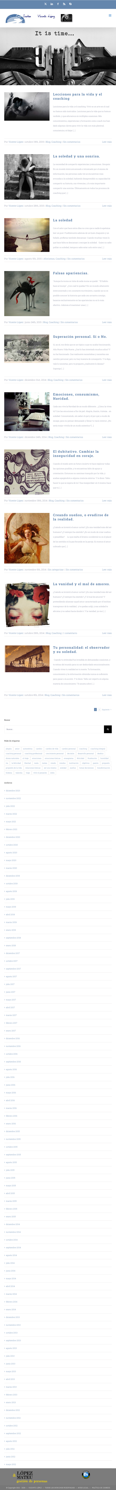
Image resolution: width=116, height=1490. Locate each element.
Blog (48, 141)
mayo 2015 (11, 1185)
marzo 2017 (11, 1015)
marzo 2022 (11, 813)
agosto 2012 (11, 1441)
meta (36, 763)
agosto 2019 (11, 891)
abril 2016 (10, 1100)
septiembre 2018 (13, 937)
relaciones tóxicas (32, 768)
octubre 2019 (12, 883)
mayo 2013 (11, 1371)
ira (7, 763)
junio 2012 (10, 1456)
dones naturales (12, 758)
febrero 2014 (11, 1301)
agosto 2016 (11, 1069)
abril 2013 (10, 1379)
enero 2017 (11, 1030)
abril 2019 (10, 914)
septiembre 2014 (13, 1247)
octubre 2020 (12, 844)
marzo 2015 (11, 1201)
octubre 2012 (12, 1425)
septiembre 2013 (13, 1340)
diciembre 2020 (13, 837)
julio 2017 (10, 984)
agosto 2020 (11, 852)
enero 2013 (11, 1402)
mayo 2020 (11, 860)
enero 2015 (11, 1216)
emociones (36, 758)
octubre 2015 (11, 1146)
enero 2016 (11, 1123)
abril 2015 (10, 1193)
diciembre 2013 (13, 1317)
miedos (62, 763)
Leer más (107, 141)
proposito (106, 763)
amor (17, 749)
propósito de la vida (14, 768)
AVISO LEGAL (83, 1487)
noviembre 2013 (13, 1325)
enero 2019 (11, 930)
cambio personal (69, 749)
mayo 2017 (11, 999)
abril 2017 (10, 1007)
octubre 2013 (12, 1332)
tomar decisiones (86, 768)
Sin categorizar (56, 569)
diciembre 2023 (13, 790)
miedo (53, 763)
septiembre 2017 (13, 968)
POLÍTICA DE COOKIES (101, 1487)
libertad (27, 763)
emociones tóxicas (52, 758)
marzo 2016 (11, 1108)
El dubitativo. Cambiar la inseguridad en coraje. (27, 472)
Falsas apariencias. (27, 293)
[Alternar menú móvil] (110, 15)
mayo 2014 (11, 1278)
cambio (39, 749)
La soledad (27, 235)
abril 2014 (10, 1286)
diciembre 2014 (13, 1224)
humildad (104, 758)
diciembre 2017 (13, 953)
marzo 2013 (11, 1387)
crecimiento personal (55, 753)
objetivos (85, 763)
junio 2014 (10, 1270)
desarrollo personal (86, 753)
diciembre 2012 (13, 1410)
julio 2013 (10, 1356)
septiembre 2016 (13, 1061)
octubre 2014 (12, 1239)
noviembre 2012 (13, 1417)
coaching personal (13, 753)
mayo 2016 (11, 1092)
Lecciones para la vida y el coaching (27, 106)
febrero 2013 (11, 1394)
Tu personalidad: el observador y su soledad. (27, 659)
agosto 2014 (11, 1255)
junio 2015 (10, 1177)
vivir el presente (40, 773)
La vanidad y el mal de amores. (27, 604)
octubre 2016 (12, 1054)
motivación (74, 763)
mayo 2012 (11, 1464)
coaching (83, 749)
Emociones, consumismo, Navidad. (27, 411)
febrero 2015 (11, 1208)
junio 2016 (10, 1084)
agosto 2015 (11, 1162)
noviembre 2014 (13, 1232)
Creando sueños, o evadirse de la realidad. (27, 538)
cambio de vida (52, 749)
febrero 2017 (11, 1023)
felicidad (80, 758)
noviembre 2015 (13, 1139)
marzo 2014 (11, 1294)
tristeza (9, 773)
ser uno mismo (50, 768)
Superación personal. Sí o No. (27, 349)
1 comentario (70, 633)
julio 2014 (10, 1263)
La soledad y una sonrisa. (27, 177)
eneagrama (68, 758)
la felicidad (16, 763)
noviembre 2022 (13, 798)
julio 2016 (10, 1077)
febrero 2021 (11, 829)
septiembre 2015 (13, 1154)
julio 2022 (10, 806)
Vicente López (15, 141)
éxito (52, 773)
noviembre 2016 (13, 1046)
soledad (63, 768)
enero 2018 (11, 945)
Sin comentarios (71, 141)
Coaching (56, 141)
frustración (92, 758)
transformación (103, 768)
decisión (70, 753)
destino (100, 753)
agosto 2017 (11, 976)
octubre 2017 (12, 961)
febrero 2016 (11, 1115)
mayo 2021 (11, 821)
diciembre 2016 (13, 1038)
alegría (9, 749)
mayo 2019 (11, 906)
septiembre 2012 (13, 1433)
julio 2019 (10, 899)
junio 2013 (10, 1363)
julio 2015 (10, 1170)
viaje (28, 773)
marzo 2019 (11, 922)
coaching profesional (33, 753)
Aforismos (49, 258)
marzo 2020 (11, 868)
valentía (19, 773)
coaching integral (98, 749)
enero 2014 (11, 1309)
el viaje (26, 758)
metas (44, 763)
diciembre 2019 (13, 875)
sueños (73, 768)
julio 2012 (10, 1448)
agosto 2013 (11, 1348)
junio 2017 (10, 992)
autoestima (27, 749)
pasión (95, 763)
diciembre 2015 (13, 1131)
